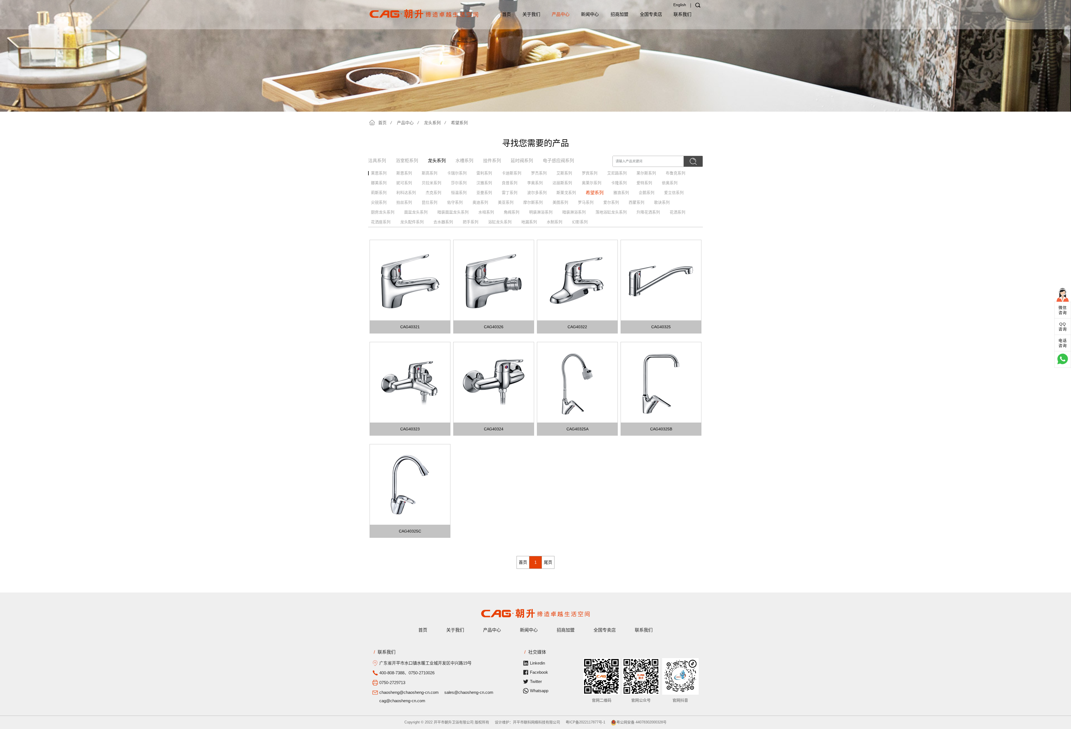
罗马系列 (586, 202)
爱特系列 (644, 183)
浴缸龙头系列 (500, 222)
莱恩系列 (379, 173)
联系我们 (682, 14)
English (679, 5)
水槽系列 (464, 160)
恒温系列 (459, 192)
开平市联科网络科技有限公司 (536, 722)
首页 (506, 14)
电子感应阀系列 (558, 160)
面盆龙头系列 (416, 212)
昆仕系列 (429, 202)
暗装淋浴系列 (574, 212)
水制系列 (554, 222)
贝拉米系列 (431, 183)
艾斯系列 (564, 173)
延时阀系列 (522, 160)
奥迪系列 (480, 202)
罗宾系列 (589, 173)
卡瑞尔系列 (457, 173)
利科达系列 (406, 192)
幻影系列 (580, 222)
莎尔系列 (459, 183)
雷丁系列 (509, 192)
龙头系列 (432, 122)
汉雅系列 (484, 183)
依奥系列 (669, 183)
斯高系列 (429, 173)
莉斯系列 (379, 192)
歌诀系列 (662, 202)
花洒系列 (677, 212)
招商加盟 (619, 14)
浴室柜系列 (407, 160)
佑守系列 (455, 202)
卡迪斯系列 (511, 173)
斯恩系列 (404, 173)
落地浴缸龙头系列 (611, 212)
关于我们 (531, 14)
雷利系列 (484, 173)
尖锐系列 (379, 202)
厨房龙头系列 (382, 212)
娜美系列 (379, 183)
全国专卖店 (651, 14)
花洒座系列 (380, 222)
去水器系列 (443, 222)
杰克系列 (433, 192)
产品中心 (561, 14)
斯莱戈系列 (566, 192)
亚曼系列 (484, 192)
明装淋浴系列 (541, 212)
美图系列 (560, 202)
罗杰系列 (539, 173)
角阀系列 (511, 212)
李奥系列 (535, 183)
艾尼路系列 (617, 173)
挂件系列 (492, 160)
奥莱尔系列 (591, 183)
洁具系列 (377, 160)
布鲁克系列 (675, 173)
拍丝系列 (404, 202)
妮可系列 (404, 183)
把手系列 (470, 222)
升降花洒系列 (648, 212)
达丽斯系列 (562, 183)
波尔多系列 (537, 192)
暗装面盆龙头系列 (453, 212)
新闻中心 (590, 14)
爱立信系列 (674, 192)
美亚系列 (505, 202)
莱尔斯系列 (646, 173)
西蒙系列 (636, 202)
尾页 (548, 562)
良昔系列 (509, 183)
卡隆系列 (619, 183)
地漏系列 (529, 222)
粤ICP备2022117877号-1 (585, 722)
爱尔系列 (611, 202)
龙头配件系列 (412, 222)
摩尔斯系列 (533, 202)
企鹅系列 (646, 192)
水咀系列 (486, 212)
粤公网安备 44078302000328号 (641, 722)
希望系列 (459, 122)
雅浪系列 (621, 192)
